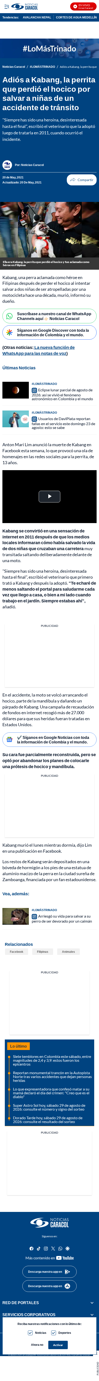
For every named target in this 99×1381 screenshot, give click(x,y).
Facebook (16, 951)
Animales (68, 951)
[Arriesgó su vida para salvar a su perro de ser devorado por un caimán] (15, 916)
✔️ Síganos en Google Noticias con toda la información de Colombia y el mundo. (53, 739)
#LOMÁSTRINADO (42, 66)
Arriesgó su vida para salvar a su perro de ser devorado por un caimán (62, 918)
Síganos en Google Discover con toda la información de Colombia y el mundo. (53, 332)
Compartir (82, 179)
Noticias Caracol (13, 66)
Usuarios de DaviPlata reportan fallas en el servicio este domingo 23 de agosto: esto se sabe (63, 423)
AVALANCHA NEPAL (37, 17)
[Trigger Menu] (6, 6)
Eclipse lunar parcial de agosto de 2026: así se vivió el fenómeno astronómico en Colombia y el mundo (62, 394)
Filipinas (42, 951)
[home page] (49, 1223)
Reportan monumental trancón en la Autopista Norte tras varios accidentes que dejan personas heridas (52, 1076)
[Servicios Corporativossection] (92, 1315)
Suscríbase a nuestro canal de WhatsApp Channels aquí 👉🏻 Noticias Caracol (54, 315)
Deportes (64, 1333)
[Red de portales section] (92, 1303)
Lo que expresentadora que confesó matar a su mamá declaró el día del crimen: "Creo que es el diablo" (51, 1093)
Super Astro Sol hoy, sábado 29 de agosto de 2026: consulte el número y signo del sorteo (49, 1107)
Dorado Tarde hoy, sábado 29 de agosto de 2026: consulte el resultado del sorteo (47, 1119)
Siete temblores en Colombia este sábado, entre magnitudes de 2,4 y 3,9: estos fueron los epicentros (52, 1060)
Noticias (40, 1333)
